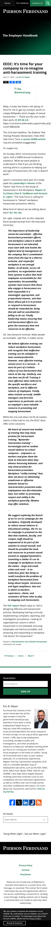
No (11, 212)
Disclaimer (25, 874)
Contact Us (37, 3)
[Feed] (39, 803)
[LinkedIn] (25, 803)
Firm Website (22, 3)
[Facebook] (12, 803)
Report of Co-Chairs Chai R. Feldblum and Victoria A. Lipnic (25, 193)
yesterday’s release (24, 183)
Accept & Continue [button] (15, 923)
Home (7, 3)
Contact (25, 870)
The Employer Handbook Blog (25, 11)
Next (31, 655)
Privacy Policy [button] (35, 918)
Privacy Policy (25, 865)
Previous (9, 655)
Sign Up (25, 691)
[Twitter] (19, 803)
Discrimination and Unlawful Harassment (29, 641)
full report (13, 605)
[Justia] (32, 803)
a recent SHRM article (33, 139)
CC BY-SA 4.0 (21, 119)
